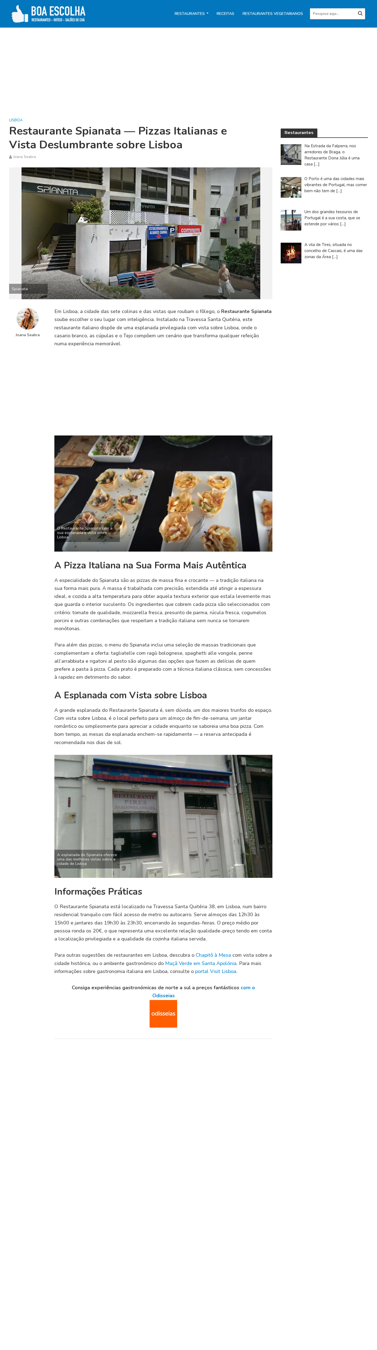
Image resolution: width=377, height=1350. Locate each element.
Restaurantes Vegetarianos (273, 13)
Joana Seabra (24, 156)
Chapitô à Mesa (213, 955)
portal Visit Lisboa (215, 971)
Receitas (225, 13)
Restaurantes (190, 13)
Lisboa (16, 120)
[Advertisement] (174, 76)
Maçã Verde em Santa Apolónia (201, 963)
